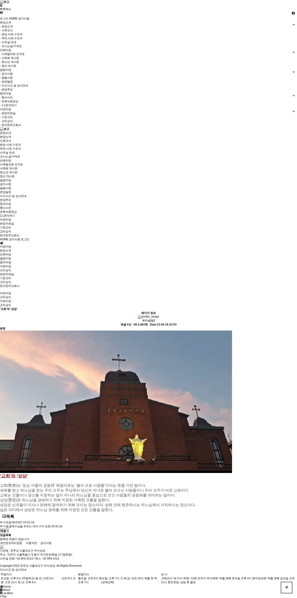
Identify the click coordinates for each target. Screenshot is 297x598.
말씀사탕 (5, 188)
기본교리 (5, 227)
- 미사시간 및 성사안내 (14, 85)
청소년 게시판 (8, 172)
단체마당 (5, 160)
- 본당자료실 (8, 113)
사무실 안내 (7, 152)
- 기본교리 (6, 117)
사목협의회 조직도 (11, 164)
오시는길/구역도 (10, 156)
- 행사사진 (6, 97)
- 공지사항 (6, 73)
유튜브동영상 (8, 211)
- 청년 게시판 (8, 66)
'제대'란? (17, 522)
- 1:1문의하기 (8, 105)
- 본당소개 (6, 26)
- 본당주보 (6, 89)
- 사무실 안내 (8, 42)
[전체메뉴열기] (1, 5)
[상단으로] (286, 587)
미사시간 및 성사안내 (13, 196)
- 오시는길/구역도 (11, 46)
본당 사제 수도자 (10, 144)
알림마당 (5, 180)
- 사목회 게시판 (9, 58)
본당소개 (5, 133)
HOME (13, 18)
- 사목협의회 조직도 (12, 54)
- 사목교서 (6, 30)
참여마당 (5, 204)
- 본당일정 (6, 81)
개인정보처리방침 (11, 543)
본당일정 (5, 192)
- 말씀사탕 (6, 77)
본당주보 (5, 200)
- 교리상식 (6, 121)
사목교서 (5, 140)
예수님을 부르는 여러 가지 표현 (31, 526)
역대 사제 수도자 (10, 148)
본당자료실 (7, 223)
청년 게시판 (7, 176)
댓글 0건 (126, 324)
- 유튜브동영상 (9, 101)
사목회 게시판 (8, 168)
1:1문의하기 (7, 215)
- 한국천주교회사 (10, 125)
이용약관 (31, 543)
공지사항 (23, 18)
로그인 (4, 18)
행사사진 (5, 207)
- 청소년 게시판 (9, 62)
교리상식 (5, 231)
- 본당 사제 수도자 (11, 34)
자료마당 (5, 219)
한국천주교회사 (9, 235)
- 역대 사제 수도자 (11, 38)
